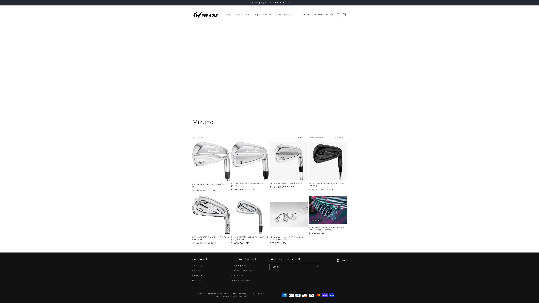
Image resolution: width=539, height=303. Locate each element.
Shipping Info (238, 265)
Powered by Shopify (227, 294)
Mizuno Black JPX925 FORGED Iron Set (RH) (326, 184)
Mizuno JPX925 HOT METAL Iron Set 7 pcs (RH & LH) (249, 238)
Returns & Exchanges (242, 270)
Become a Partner (241, 280)
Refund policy (244, 294)
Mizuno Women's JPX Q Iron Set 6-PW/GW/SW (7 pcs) (287, 238)
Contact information (240, 296)
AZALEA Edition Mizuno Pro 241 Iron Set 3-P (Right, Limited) (326, 228)
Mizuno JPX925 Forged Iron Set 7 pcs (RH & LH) (210, 238)
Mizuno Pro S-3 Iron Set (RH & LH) (286, 183)
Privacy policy (259, 294)
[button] (238, 15)
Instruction (198, 275)
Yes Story (197, 265)
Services (196, 270)
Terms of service (222, 296)
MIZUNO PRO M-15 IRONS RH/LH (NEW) (208, 185)
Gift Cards (197, 280)
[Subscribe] (317, 267)
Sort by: (302, 137)
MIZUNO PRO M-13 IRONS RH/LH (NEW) (247, 184)
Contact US (237, 275)
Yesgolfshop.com (211, 294)
